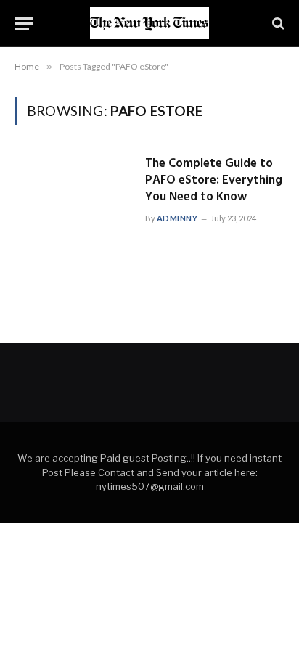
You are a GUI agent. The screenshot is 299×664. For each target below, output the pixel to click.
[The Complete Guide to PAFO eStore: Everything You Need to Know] (74, 190)
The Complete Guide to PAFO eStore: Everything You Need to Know (213, 180)
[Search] (276, 23)
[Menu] (24, 23)
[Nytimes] (149, 23)
